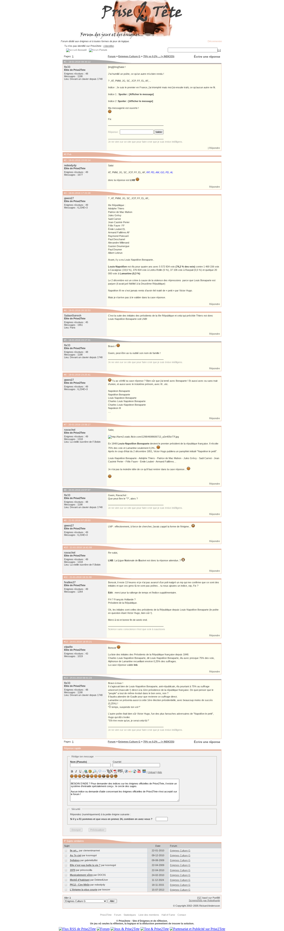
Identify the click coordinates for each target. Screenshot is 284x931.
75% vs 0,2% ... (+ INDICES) (158, 56)
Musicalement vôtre (81, 875)
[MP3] (134, 771)
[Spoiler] (120, 771)
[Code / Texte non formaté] (104, 771)
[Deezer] (130, 771)
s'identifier (108, 46)
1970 (72, 870)
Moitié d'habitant (80, 879)
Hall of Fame (168, 914)
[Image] (90, 771)
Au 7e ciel (75, 855)
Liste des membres (148, 914)
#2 (65, 160)
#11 (66, 577)
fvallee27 (70, 582)
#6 (65, 374)
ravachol (69, 429)
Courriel (117, 761)
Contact (182, 914)
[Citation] (100, 771)
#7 (65, 424)
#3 (65, 193)
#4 (65, 310)
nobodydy (70, 165)
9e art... (74, 850)
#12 (66, 641)
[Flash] (126, 771)
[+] (219, 50)
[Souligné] (80, 771)
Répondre (214, 148)
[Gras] (72, 771)
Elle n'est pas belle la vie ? (85, 865)
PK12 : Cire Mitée (80, 884)
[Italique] (76, 771)
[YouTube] (139, 771)
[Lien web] (86, 771)
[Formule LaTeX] (109, 771)
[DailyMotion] (144, 771)
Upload (152, 772)
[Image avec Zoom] (94, 771)
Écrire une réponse (207, 56)
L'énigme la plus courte (83, 889)
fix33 (67, 67)
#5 (65, 340)
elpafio (68, 646)
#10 (66, 547)
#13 (66, 678)
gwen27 (69, 198)
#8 (65, 490)
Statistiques (130, 914)
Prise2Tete (106, 914)
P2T (199, 897)
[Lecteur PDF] (115, 771)
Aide (159, 772)
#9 (65, 520)
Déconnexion (215, 41)
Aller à (67, 897)
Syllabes (75, 860)
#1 (65, 62)
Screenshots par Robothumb (204, 900)
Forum (112, 56)
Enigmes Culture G (129, 56)
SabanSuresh (72, 315)
